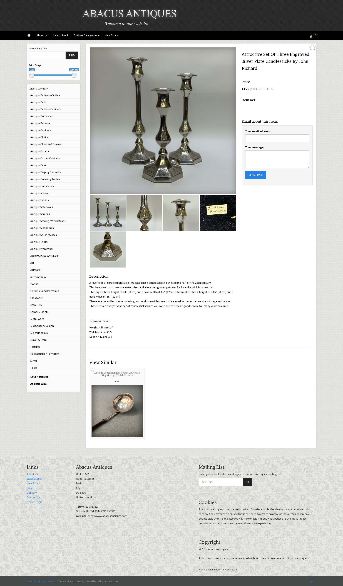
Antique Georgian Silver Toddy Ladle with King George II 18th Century (117, 374)
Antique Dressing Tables (45, 179)
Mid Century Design (42, 326)
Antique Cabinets (40, 130)
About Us (42, 35)
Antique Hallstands (42, 186)
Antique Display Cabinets (45, 172)
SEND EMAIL (256, 174)
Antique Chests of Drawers (46, 144)
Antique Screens (40, 214)
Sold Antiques (39, 376)
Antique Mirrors (39, 193)
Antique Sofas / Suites (43, 235)
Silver (33, 360)
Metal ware (37, 319)
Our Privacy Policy (36, 581)
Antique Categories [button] (86, 35)
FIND (72, 55)
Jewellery (36, 305)
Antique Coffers (39, 151)
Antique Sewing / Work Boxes (48, 221)
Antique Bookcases (41, 116)
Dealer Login (34, 502)
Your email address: (257, 131)
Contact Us (33, 497)
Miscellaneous (39, 333)
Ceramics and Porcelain (44, 291)
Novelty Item (38, 340)
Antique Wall (38, 383)
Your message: (254, 147)
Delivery (32, 492)
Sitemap (51, 581)
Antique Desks (39, 165)
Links (30, 488)
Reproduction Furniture (44, 353)
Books (34, 284)
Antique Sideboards (42, 228)
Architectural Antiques (44, 256)
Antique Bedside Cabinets (45, 109)
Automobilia (38, 277)
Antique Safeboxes (41, 207)
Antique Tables (39, 242)
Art (32, 263)
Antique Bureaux (40, 123)
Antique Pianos (39, 200)
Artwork (35, 270)
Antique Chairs (39, 137)
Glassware (36, 298)
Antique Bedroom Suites (45, 95)
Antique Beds (38, 102)
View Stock (111, 35)
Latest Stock (60, 35)
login (311, 581)
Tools (33, 367)
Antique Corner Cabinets (45, 158)
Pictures (35, 346)
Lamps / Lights (39, 312)
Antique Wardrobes (42, 249)
